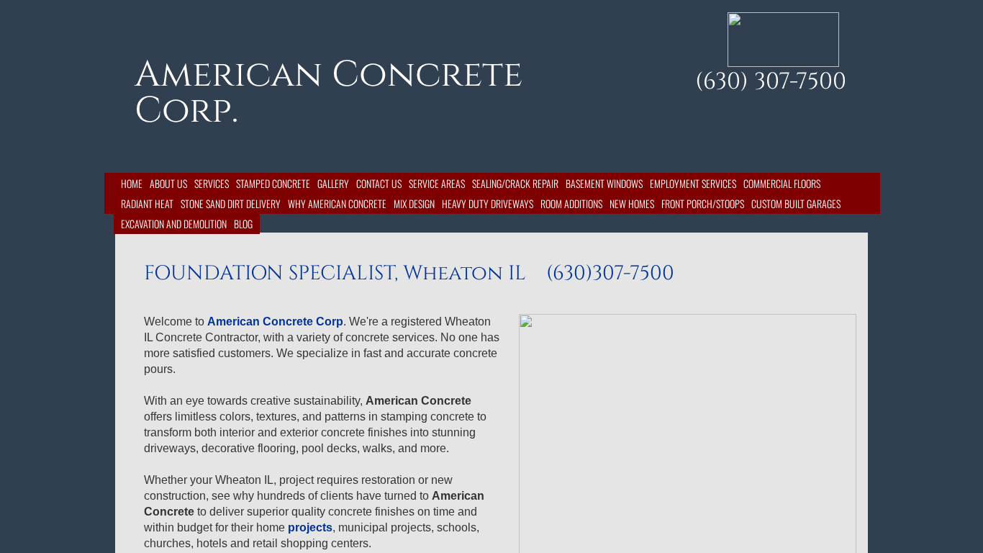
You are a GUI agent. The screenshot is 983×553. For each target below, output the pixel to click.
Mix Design (414, 203)
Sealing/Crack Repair (515, 183)
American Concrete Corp (275, 321)
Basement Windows (604, 183)
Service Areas (437, 183)
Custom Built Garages (796, 203)
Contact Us (379, 183)
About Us (168, 183)
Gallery (333, 183)
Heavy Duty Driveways (487, 203)
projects (310, 527)
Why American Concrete (337, 203)
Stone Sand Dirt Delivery (231, 203)
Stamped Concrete (273, 183)
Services (211, 183)
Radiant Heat (147, 203)
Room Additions (571, 203)
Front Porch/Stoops (702, 203)
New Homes (632, 203)
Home (131, 183)
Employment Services (693, 183)
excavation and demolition (174, 223)
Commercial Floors (781, 183)
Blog (243, 223)
